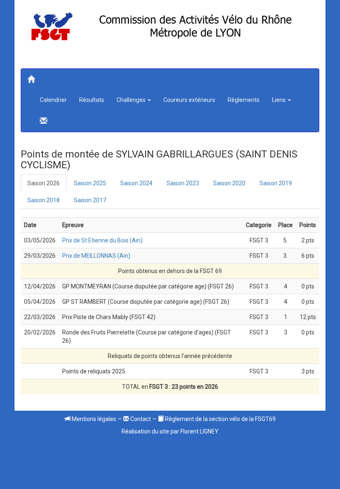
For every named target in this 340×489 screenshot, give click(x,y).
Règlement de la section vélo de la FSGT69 (220, 419)
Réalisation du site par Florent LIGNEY (170, 431)
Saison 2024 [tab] (136, 183)
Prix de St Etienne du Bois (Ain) (102, 240)
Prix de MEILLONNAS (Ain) (96, 255)
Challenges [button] (132, 100)
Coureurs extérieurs (189, 100)
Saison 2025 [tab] (90, 183)
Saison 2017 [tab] (90, 200)
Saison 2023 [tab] (183, 183)
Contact (140, 419)
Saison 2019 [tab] (276, 183)
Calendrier (53, 100)
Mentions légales (93, 419)
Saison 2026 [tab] (43, 183)
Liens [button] (279, 100)
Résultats (91, 100)
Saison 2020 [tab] (229, 183)
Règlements (244, 100)
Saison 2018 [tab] (43, 200)
